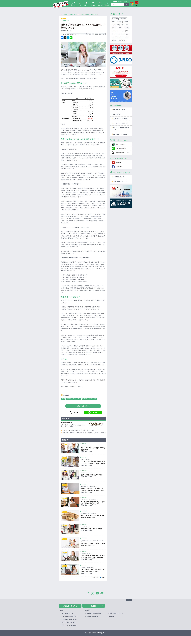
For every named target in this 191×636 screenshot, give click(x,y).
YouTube (115, 1)
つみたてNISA (77, 398)
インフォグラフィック (117, 37)
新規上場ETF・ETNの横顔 (120, 118)
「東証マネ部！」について (122, 1)
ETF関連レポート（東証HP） (121, 134)
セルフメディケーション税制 (79, 34)
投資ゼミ (86, 5)
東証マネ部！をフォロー (122, 152)
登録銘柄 (107, 5)
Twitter (113, 1)
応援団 (93, 5)
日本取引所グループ (118, 177)
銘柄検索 (100, 5)
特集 (80, 5)
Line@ (117, 1)
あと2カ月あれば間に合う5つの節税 (91, 475)
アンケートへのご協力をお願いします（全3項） (83, 406)
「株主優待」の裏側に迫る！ (70, 616)
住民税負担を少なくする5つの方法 (91, 529)
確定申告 (84, 398)
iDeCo (96, 34)
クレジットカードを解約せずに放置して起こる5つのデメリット (80, 430)
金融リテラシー (122, 40)
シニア (113, 34)
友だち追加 (94, 412)
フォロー (75, 412)
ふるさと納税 (102, 34)
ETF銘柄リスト (117, 114)
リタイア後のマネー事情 (68, 622)
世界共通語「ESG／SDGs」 (69, 619)
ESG (119, 34)
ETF (127, 31)
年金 (127, 24)
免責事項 (111, 616)
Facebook (112, 1)
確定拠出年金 (123, 18)
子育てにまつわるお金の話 (69, 625)
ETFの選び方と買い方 (119, 109)
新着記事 (73, 5)
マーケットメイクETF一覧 (120, 123)
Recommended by (96, 577)
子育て (120, 27)
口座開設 (126, 27)
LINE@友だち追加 (121, 148)
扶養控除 (69, 34)
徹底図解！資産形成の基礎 (94, 613)
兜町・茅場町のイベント (120, 181)
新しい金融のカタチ (67, 613)
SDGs (126, 37)
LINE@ (102, 594)
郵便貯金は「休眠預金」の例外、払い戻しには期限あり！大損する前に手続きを (84, 432)
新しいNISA (115, 18)
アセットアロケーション (118, 31)
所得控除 (89, 34)
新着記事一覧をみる (70, 606)
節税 (93, 34)
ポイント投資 (125, 34)
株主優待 (120, 21)
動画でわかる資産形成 (92, 616)
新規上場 (114, 40)
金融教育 (126, 21)
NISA (122, 24)
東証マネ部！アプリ (121, 144)
